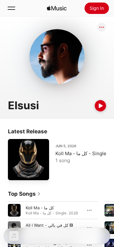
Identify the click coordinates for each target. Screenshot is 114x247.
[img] (56, 8)
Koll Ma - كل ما (40, 207)
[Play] (100, 105)
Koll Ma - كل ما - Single (80, 153)
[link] (24, 193)
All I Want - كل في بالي (47, 225)
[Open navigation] (11, 8)
